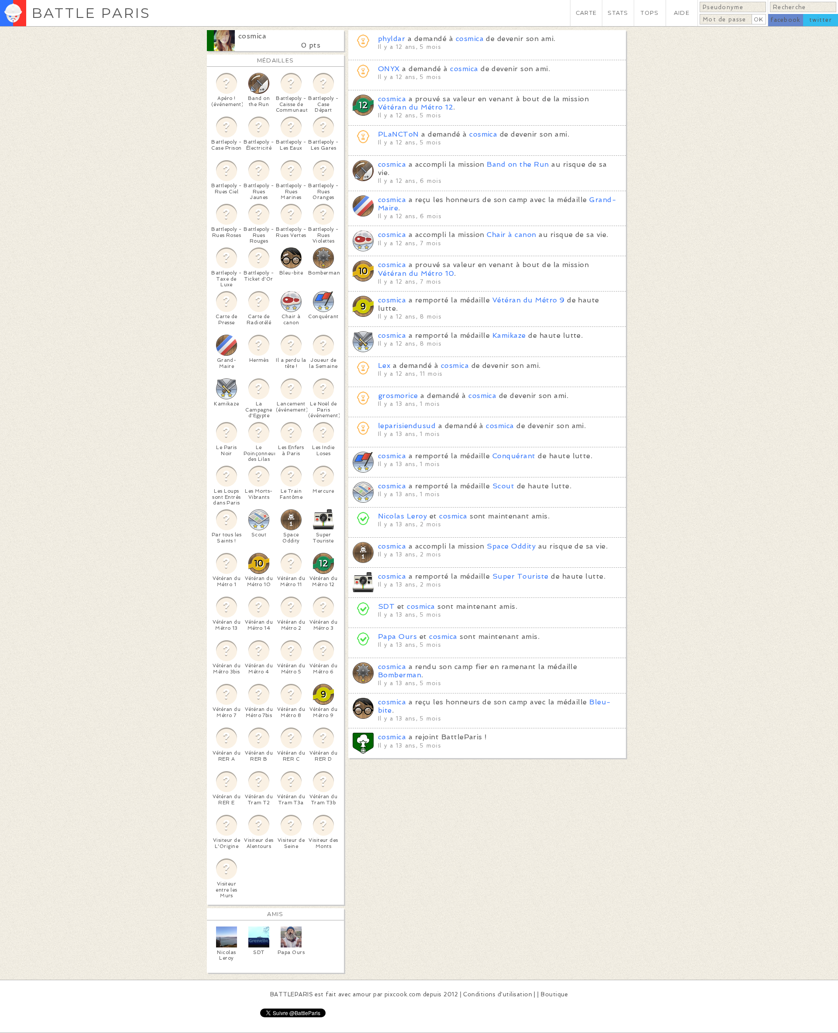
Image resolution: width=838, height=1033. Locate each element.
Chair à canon (511, 234)
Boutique (554, 994)
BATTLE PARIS (91, 12)
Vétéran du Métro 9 (528, 300)
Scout (503, 486)
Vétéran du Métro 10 (416, 273)
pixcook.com (403, 994)
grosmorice (398, 395)
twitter (820, 20)
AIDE (682, 13)
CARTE (586, 13)
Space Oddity (511, 546)
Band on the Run (518, 164)
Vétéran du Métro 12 (415, 107)
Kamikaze (509, 335)
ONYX (389, 69)
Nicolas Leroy (402, 516)
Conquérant (514, 456)
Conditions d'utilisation (497, 994)
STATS (618, 13)
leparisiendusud (407, 426)
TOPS (650, 13)
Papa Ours (397, 636)
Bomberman (399, 675)
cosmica (252, 36)
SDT (386, 606)
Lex (384, 365)
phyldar (391, 38)
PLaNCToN (398, 134)
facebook (785, 20)
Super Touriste (520, 576)
